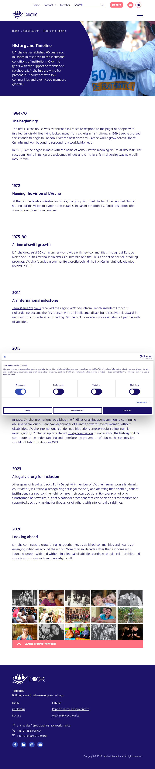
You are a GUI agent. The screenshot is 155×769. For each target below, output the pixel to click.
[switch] (58, 392)
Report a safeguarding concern (70, 709)
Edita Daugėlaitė (64, 484)
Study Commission (80, 433)
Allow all (127, 410)
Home (36, 5)
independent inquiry (106, 419)
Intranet (56, 702)
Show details (141, 402)
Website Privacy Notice (65, 715)
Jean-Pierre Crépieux (26, 308)
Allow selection (77, 410)
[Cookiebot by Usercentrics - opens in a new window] (135, 357)
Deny (28, 410)
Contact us (50, 5)
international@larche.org (31, 735)
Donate (116, 4)
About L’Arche (31, 30)
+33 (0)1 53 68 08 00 (29, 730)
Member (65, 5)
